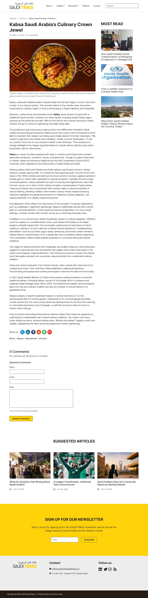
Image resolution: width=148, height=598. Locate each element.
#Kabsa (20, 338)
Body (11, 387)
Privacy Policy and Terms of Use (50, 594)
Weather (86, 6)
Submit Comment (21, 418)
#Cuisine (43, 338)
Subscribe (89, 539)
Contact (96, 6)
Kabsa (12, 154)
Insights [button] (60, 6)
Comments (33, 35)
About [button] (48, 6)
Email (11, 377)
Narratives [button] (72, 6)
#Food (12, 338)
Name (12, 367)
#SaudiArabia (31, 338)
